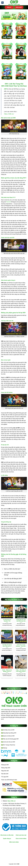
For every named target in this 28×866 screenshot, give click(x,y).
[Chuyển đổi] (2, 569)
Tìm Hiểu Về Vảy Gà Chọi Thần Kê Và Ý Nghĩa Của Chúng (7, 645)
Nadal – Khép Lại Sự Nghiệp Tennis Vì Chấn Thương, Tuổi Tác (7, 670)
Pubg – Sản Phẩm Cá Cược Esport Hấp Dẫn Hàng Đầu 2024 (21, 670)
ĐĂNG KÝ (9, 7)
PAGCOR (8, 202)
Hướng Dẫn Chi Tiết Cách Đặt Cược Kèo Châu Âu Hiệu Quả (21, 620)
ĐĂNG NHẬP (19, 7)
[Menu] (2, 2)
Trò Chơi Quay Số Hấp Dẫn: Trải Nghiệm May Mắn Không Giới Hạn (7, 620)
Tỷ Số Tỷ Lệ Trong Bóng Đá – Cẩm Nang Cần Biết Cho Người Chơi (21, 645)
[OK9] (14, 2)
